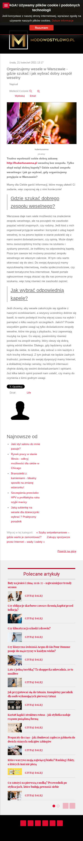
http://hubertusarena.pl (22, 162)
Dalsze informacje (63, 20)
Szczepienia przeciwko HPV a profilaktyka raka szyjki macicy (25, 497)
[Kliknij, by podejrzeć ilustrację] (42, 123)
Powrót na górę (67, 551)
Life (29, 392)
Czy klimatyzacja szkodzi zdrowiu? (29, 628)
